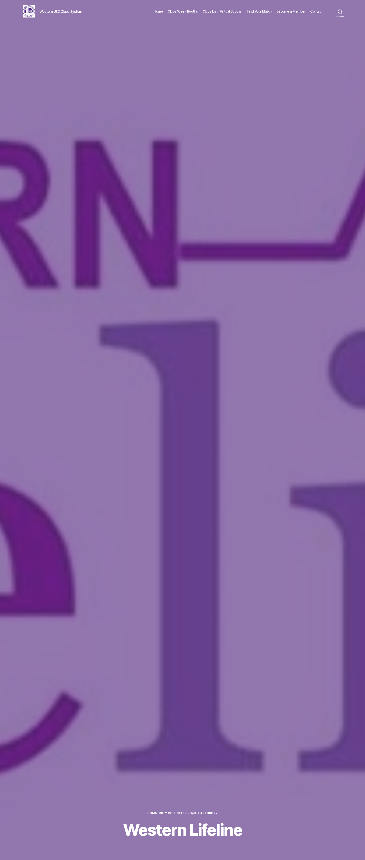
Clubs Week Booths (183, 11)
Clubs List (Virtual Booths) (223, 11)
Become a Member (291, 11)
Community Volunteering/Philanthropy (182, 813)
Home (158, 11)
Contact (316, 11)
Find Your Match (259, 11)
